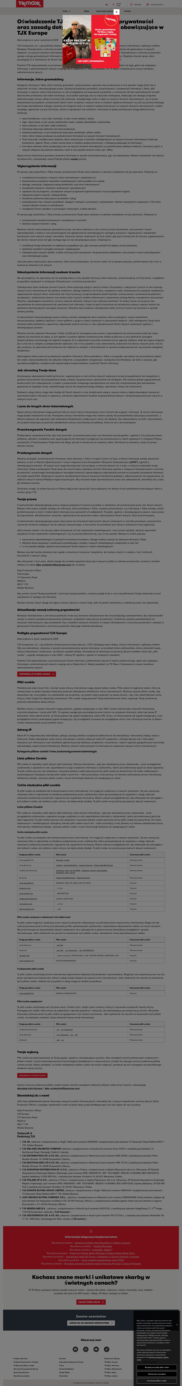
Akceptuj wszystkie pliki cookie (157, 1367)
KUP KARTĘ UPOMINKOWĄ (91, 61)
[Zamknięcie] (177, 1325)
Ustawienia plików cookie (157, 1381)
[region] (157, 1348)
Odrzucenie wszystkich (157, 1374)
